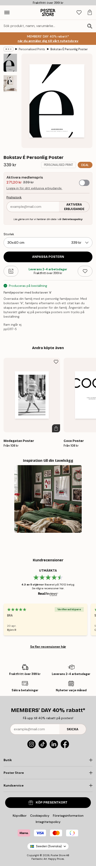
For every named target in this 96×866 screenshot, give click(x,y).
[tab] (79, 13)
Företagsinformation (68, 816)
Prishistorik (14, 197)
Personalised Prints (32, 49)
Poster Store (58, 855)
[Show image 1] (10, 63)
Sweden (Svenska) (49, 846)
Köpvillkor (20, 816)
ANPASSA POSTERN (48, 257)
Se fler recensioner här (48, 647)
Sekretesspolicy (72, 219)
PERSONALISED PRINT (58, 165)
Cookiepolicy (39, 816)
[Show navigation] (7, 12)
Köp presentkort (51, 802)
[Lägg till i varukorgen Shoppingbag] (56, 428)
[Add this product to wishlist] (85, 271)
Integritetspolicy (48, 822)
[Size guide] (11, 271)
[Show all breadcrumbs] (8, 49)
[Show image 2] (10, 83)
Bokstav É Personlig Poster (69, 49)
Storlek (9, 234)
